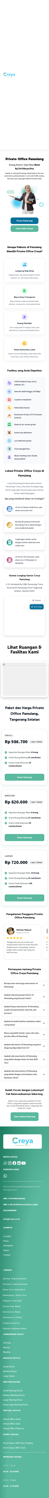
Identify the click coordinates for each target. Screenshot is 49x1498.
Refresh (38, 600)
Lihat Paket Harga (24, 228)
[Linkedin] (19, 1163)
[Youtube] (23, 1163)
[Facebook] (14, 1163)
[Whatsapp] (5, 1176)
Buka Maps (38, 607)
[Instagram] (10, 1163)
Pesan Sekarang (25, 220)
